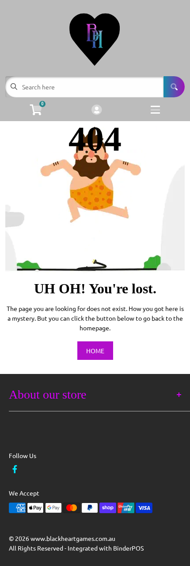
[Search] (174, 86)
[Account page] (96, 110)
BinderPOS (128, 548)
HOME (95, 351)
